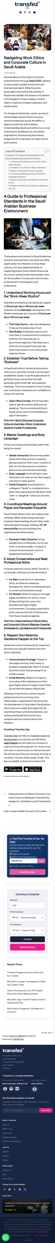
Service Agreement (41, 1235)
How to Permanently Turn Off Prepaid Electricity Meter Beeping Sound (24, 992)
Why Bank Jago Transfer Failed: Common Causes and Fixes (26, 1001)
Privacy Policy (27, 1240)
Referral (6, 1156)
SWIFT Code (8, 1129)
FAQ (4, 1174)
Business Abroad (11, 776)
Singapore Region (10, 1137)
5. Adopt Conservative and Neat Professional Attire (28, 181)
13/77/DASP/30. (43, 1232)
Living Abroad (9, 73)
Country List (7, 1133)
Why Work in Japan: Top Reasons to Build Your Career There (26, 983)
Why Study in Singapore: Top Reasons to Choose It (25, 1010)
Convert (27, 939)
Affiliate (6, 1152)
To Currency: (15, 924)
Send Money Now (27, 872)
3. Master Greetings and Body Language (26, 170)
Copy (41, 861)
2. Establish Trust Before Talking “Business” (27, 167)
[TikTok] (4, 1189)
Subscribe (46, 1110)
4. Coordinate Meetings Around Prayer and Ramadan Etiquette (27, 175)
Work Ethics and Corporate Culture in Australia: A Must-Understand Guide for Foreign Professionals (25, 424)
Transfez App (11, 735)
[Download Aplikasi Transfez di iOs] (33, 767)
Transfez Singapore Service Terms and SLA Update (25, 974)
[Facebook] (20, 1189)
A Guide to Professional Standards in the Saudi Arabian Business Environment (24, 157)
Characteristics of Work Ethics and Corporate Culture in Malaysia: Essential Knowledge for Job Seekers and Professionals (27, 624)
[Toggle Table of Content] (45, 151)
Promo (5, 1160)
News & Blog (7, 1179)
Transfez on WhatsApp (12, 1141)
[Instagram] (25, 1189)
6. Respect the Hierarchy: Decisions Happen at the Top (28, 187)
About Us (6, 1125)
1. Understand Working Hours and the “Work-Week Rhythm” (28, 163)
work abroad (23, 776)
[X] (15, 1189)
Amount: (14, 900)
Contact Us (7, 1170)
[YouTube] (10, 1189)
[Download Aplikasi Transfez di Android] (14, 767)
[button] (5, 1237)
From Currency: (17, 912)
